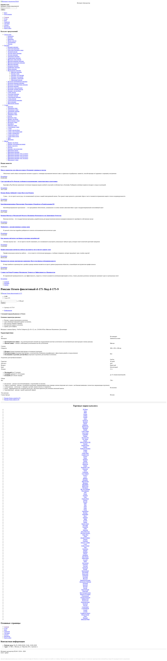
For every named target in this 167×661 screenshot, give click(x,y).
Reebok (85, 513)
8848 (85, 412)
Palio (85, 503)
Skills (85, 519)
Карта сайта (7, 28)
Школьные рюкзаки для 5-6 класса (18, 157)
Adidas (85, 415)
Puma (85, 509)
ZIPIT (85, 561)
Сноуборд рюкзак (13, 95)
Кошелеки (11, 39)
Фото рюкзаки (12, 102)
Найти (3, 9)
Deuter (85, 440)
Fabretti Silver (85, 445)
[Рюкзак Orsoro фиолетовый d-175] (11, 293)
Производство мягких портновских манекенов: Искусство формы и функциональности (28, 261)
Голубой (85, 577)
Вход (5, 12)
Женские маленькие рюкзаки (16, 62)
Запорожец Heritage (85, 582)
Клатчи (10, 116)
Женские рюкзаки (13, 64)
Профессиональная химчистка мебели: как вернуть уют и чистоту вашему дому (26, 249)
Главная (6, 17)
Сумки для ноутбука (14, 130)
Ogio (85, 497)
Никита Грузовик (85, 594)
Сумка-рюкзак (12, 99)
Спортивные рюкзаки (14, 97)
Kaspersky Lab (85, 467)
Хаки (85, 616)
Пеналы (10, 44)
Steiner (85, 522)
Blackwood (85, 426)
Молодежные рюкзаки (14, 70)
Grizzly (85, 456)
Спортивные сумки (13, 127)
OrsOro (6, 285)
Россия (85, 605)
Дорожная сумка (12, 108)
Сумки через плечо (13, 136)
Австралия (85, 563)
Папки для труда (12, 146)
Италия (85, 586)
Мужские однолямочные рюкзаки (18, 84)
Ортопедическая (85, 597)
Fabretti (85, 444)
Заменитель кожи (85, 580)
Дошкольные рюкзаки (14, 58)
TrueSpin (85, 541)
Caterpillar (85, 434)
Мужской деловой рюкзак (15, 89)
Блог (5, 20)
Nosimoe (85, 495)
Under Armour (85, 545)
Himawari (85, 464)
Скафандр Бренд (85, 613)
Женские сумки (12, 113)
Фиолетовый (85, 614)
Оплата (6, 25)
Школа (6, 141)
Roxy (85, 516)
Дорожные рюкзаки (13, 56)
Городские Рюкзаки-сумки (15, 50)
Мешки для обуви (13, 119)
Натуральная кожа (85, 593)
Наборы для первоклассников (16, 144)
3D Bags (85, 409)
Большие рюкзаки (13, 47)
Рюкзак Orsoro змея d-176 (11, 399)
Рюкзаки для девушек (17, 75)
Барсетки (10, 106)
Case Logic (85, 433)
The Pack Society (85, 533)
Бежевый (85, 567)
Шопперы (11, 139)
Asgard (85, 417)
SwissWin (85, 527)
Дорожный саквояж (13, 111)
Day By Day (85, 437)
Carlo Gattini (85, 431)
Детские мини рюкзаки (14, 53)
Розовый (85, 603)
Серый (85, 610)
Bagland (85, 422)
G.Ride (85, 451)
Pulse (85, 508)
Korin (85, 470)
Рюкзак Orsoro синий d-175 (12, 398)
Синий (85, 611)
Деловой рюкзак (12, 52)
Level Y (85, 475)
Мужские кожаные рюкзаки (16, 83)
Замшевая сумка (12, 114)
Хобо (9, 138)
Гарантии (7, 22)
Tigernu (85, 539)
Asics (85, 419)
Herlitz (85, 461)
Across (85, 414)
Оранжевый (85, 596)
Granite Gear (85, 455)
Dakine (85, 436)
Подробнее (4, 176)
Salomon (85, 517)
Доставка (7, 23)
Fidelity (85, 447)
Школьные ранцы (13, 150)
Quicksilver (85, 511)
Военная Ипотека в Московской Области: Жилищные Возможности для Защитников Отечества (31, 215)
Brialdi (85, 430)
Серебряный (85, 608)
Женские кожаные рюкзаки (16, 61)
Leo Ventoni (85, 473)
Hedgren (85, 459)
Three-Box (85, 535)
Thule (85, 536)
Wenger (85, 550)
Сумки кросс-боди (13, 135)
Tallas (85, 528)
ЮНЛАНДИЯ (85, 619)
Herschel (85, 462)
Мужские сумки (12, 122)
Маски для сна (12, 41)
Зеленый (85, 583)
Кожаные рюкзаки (13, 66)
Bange (85, 423)
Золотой (85, 585)
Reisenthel (85, 514)
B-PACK (85, 420)
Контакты (7, 26)
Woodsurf (85, 555)
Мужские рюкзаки (13, 86)
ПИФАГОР (85, 599)
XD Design (85, 556)
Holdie (85, 466)
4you (85, 411)
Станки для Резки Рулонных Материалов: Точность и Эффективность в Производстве (28, 272)
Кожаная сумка (12, 117)
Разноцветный (85, 602)
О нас (6, 19)
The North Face (85, 531)
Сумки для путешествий (15, 131)
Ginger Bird (85, 453)
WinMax (85, 552)
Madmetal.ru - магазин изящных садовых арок (15, 227)
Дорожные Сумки (13, 110)
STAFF (85, 520)
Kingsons (85, 469)
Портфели (11, 124)
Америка (85, 564)
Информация (8, 310)
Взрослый (85, 574)
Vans (85, 547)
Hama (85, 458)
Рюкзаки (6, 45)
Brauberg (85, 428)
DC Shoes (85, 439)
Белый (85, 569)
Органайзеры (12, 42)
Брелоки (10, 37)
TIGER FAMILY (85, 538)
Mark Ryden (85, 481)
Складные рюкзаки (13, 94)
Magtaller (85, 480)
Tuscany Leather (85, 542)
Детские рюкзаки (13, 55)
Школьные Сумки (13, 160)
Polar (85, 506)
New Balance (85, 491)
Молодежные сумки (14, 120)
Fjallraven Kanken (85, 448)
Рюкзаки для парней (17, 77)
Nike (85, 492)
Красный (85, 591)
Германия (85, 575)
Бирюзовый (85, 571)
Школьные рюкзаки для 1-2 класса (18, 153)
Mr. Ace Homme (85, 489)
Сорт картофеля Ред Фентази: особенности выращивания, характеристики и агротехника (29, 181)
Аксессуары (7, 34)
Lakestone (85, 472)
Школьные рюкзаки (13, 152)
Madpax (85, 478)
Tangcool (85, 530)
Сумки (6, 105)
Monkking (85, 488)
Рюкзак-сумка (15, 73)
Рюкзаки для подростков (15, 149)
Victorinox (85, 549)
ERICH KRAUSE (85, 442)
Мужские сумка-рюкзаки (15, 88)
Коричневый (85, 589)
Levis (85, 477)
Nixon (85, 494)
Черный (85, 618)
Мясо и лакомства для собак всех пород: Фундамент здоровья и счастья (23, 170)
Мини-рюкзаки (12, 69)
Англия (85, 566)
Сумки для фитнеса (13, 133)
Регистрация (8, 14)
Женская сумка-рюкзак (14, 59)
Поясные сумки (12, 125)
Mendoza (85, 483)
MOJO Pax (85, 486)
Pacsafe (85, 502)
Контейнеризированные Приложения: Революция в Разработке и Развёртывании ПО (27, 204)
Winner (85, 553)
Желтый (85, 578)
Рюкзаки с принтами (17, 78)
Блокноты (11, 36)
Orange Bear (85, 498)
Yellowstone (85, 558)
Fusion (85, 450)
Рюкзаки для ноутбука (14, 91)
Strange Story (85, 524)
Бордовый (85, 572)
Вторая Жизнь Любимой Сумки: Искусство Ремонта (17, 193)
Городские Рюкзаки (13, 48)
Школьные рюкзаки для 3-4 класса (18, 155)
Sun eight (85, 525)
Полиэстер (85, 600)
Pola (85, 505)
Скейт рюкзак (12, 92)
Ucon (85, 544)
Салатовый (85, 607)
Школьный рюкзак (16, 80)
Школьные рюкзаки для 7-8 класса (18, 158)
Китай (85, 588)
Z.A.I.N (85, 560)
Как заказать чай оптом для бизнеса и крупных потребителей (20, 238)
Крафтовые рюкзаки (14, 67)
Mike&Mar (85, 484)
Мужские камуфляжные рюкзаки (17, 81)
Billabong (85, 425)
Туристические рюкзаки (15, 100)
